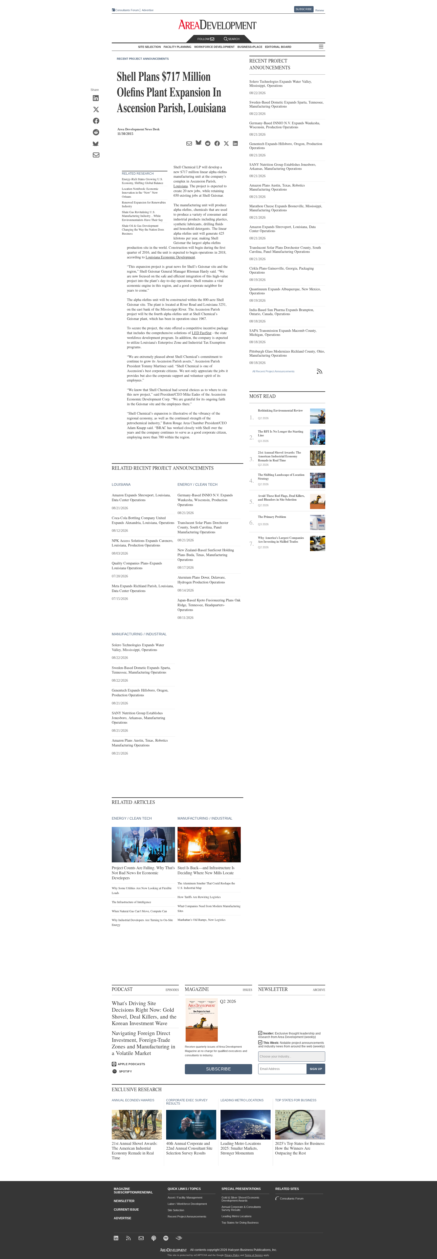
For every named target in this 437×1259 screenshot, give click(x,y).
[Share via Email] (98, 155)
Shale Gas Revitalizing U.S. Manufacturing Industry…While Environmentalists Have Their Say (142, 216)
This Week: (291, 1044)
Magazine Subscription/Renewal (133, 1190)
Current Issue (126, 1209)
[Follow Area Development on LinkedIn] (117, 1238)
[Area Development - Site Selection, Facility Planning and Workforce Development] (219, 25)
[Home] (142, 1238)
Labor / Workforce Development (187, 1203)
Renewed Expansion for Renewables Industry (144, 204)
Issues (247, 989)
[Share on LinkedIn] (98, 98)
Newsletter (124, 1201)
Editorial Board (278, 46)
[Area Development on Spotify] (166, 1238)
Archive (319, 989)
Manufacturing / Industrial (139, 634)
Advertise (148, 10)
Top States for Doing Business (240, 1222)
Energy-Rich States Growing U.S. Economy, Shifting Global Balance (142, 181)
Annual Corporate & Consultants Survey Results (241, 1208)
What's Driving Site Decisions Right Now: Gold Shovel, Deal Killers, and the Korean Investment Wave (144, 1013)
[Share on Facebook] (98, 121)
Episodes (172, 989)
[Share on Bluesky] (98, 144)
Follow (204, 38)
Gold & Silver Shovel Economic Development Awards (240, 1199)
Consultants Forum (127, 10)
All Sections (321, 47)
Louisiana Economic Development (170, 257)
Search (233, 38)
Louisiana (180, 186)
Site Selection (176, 1210)
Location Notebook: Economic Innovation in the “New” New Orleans (140, 192)
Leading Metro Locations (237, 1216)
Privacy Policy (232, 1255)
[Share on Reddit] (98, 132)
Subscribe (304, 9)
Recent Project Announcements (143, 58)
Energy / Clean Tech (197, 484)
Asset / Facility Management (185, 1197)
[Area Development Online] (173, 1250)
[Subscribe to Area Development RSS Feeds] (129, 1238)
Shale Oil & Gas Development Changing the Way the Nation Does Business (143, 229)
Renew (319, 10)
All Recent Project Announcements (273, 371)
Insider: (289, 1035)
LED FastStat (201, 332)
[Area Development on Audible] (179, 1238)
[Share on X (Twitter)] (98, 109)
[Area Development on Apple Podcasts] (154, 1238)
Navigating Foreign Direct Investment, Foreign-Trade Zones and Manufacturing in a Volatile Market (143, 1043)
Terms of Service (254, 1255)
